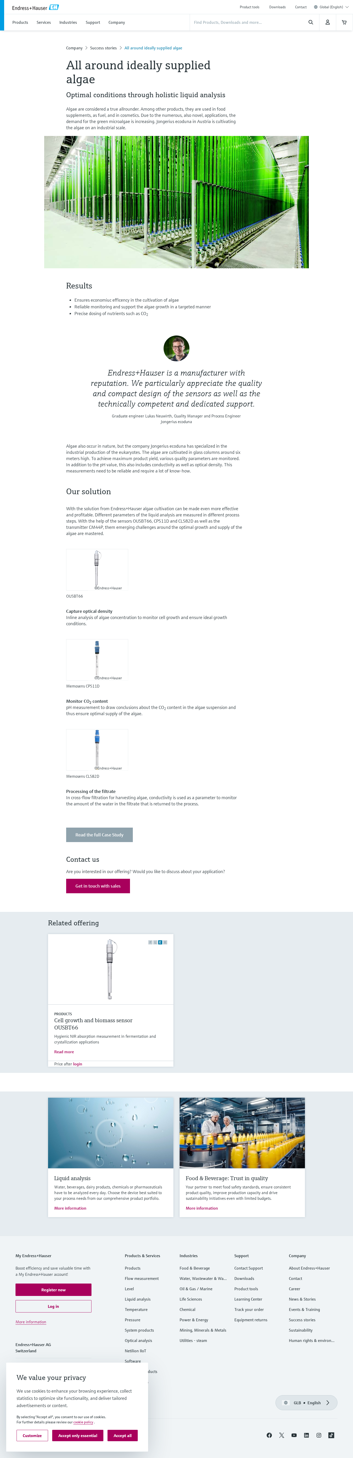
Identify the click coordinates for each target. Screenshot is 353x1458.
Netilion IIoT (135, 1350)
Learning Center (248, 1299)
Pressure (132, 1319)
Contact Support (248, 1268)
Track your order (249, 1309)
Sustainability (300, 1330)
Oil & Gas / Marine (196, 1288)
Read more (64, 1051)
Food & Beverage (195, 1268)
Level (129, 1288)
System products (139, 1330)
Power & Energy (194, 1319)
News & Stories (302, 1299)
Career (294, 1288)
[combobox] (334, 7)
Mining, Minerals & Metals (203, 1330)
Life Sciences (191, 1299)
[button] (53, 1290)
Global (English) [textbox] (331, 7)
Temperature (136, 1309)
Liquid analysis (138, 1299)
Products (63, 1014)
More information (70, 1208)
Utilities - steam (193, 1340)
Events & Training (304, 1309)
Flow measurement (142, 1278)
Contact (301, 7)
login (77, 1063)
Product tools (249, 7)
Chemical (187, 1309)
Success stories (103, 47)
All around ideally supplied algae (153, 47)
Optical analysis (138, 1340)
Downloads (277, 7)
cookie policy (83, 1422)
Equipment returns (250, 1319)
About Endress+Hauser (309, 1268)
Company (74, 47)
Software (133, 1361)
